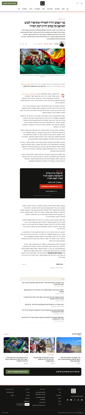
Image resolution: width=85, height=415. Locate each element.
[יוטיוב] (71, 399)
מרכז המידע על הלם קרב (38, 405)
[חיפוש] (77, 3)
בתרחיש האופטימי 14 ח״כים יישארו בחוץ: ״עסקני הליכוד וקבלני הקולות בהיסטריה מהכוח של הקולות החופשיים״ (16, 359)
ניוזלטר (26, 401)
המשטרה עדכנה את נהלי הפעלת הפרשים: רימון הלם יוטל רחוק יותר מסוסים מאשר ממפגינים (44, 359)
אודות (27, 392)
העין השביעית (10, 392)
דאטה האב (50, 9)
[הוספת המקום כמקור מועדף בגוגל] (20, 44)
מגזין (43, 9)
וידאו (59, 404)
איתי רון (56, 44)
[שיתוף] (26, 44)
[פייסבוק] (81, 399)
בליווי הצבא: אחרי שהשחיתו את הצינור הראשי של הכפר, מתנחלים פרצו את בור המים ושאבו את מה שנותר (69, 359)
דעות (63, 9)
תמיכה (27, 395)
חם (67, 9)
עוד (19, 9)
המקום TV (37, 9)
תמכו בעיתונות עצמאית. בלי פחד (17, 372)
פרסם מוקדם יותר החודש (29, 94)
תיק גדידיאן (42, 402)
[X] (78, 399)
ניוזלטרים (24, 9)
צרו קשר (27, 398)
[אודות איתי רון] (62, 44)
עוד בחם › (6, 334)
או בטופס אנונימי (50, 191)
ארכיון (30, 9)
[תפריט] (81, 3)
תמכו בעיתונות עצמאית (9, 3)
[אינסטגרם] (74, 399)
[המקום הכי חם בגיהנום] (73, 391)
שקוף (12, 395)
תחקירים (57, 9)
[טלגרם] (67, 399)
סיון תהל (78, 363)
